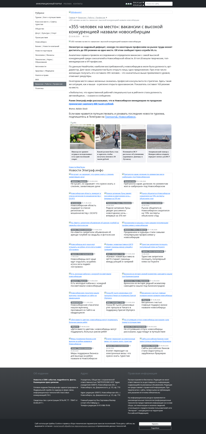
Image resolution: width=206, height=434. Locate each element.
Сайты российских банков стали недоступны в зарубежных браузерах (155, 351)
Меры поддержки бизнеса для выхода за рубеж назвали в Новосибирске (84, 356)
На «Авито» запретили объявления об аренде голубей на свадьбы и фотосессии (93, 233)
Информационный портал (49, 4)
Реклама (68, 4)
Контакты (78, 4)
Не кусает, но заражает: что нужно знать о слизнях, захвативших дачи (93, 185)
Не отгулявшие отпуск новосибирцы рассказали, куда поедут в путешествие (144, 330)
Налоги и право (41, 75)
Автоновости (40, 66)
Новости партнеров (43, 50)
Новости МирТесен (77, 167)
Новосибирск (41, 42)
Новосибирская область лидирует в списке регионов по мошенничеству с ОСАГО (84, 209)
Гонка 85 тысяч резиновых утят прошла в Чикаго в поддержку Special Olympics (120, 307)
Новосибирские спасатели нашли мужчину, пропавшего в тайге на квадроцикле (85, 308)
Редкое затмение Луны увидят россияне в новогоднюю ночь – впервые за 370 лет (118, 211)
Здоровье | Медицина (44, 71)
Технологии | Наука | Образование (119, 203)
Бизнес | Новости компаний (47, 46)
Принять (155, 424)
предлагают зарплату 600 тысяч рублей (91, 103)
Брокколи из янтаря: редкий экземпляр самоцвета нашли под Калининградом (144, 284)
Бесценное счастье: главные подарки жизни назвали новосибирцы (154, 305)
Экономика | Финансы (44, 55)
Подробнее (155, 428)
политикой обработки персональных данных (74, 426)
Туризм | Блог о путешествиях (48, 17)
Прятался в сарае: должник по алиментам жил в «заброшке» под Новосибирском (146, 185)
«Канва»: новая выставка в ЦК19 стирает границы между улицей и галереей (120, 259)
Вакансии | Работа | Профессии (48, 84)
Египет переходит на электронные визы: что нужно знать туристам (118, 353)
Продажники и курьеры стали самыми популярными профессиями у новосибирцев (144, 235)
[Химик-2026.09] (75, 12)
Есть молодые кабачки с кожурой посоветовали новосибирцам (88, 284)
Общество (39, 29)
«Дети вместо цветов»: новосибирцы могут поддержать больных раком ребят (94, 330)
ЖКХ (37, 79)
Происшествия (41, 37)
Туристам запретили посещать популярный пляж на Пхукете (154, 259)
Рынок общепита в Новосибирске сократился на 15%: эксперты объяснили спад (155, 211)
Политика (39, 88)
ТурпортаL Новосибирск (120, 116)
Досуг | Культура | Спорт (45, 33)
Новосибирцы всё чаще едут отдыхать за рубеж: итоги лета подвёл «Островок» (83, 263)
